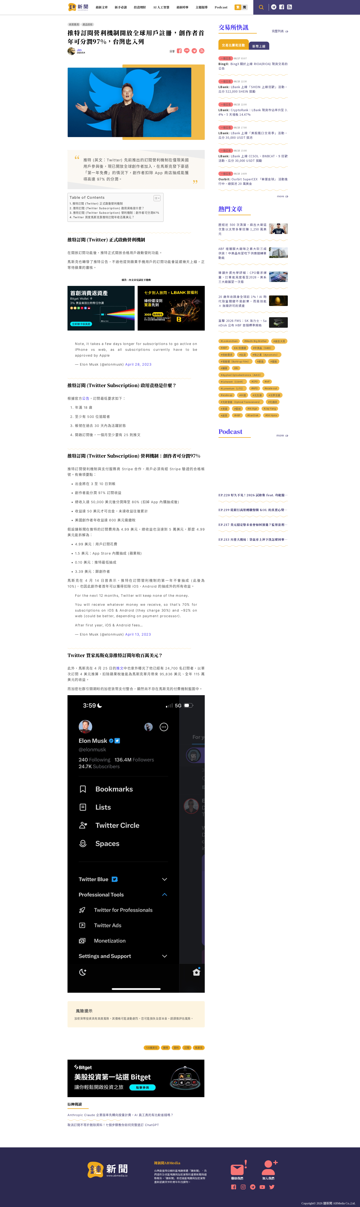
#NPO (254, 388)
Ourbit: (224, 179)
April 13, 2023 (138, 634)
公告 (85, 398)
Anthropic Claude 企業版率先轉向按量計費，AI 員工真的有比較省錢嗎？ (121, 1115)
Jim (79, 50)
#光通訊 (272, 402)
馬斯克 (198, 1047)
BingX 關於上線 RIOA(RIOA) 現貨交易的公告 (253, 65)
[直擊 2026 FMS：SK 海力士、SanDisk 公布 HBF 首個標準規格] (278, 326)
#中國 (242, 395)
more (280, 196)
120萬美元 (151, 1047)
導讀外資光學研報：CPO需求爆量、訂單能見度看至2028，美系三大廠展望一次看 (242, 277)
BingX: (223, 63)
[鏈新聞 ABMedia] (78, 10)
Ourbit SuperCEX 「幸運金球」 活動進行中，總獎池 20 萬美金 (253, 181)
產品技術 (88, 24)
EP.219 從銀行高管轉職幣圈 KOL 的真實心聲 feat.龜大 (253, 510)
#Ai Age (252, 408)
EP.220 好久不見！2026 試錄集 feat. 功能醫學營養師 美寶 (253, 495)
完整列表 (278, 31)
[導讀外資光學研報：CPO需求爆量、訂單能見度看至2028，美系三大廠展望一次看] (278, 281)
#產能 (260, 361)
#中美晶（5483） (263, 348)
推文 (120, 668)
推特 (165, 1047)
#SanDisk (253, 415)
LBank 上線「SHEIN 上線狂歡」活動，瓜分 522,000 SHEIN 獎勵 (253, 89)
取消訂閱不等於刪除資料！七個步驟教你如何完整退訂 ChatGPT (113, 1125)
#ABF (224, 347)
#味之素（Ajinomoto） (266, 354)
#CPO (254, 381)
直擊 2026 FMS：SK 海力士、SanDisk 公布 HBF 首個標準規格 (242, 322)
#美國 (224, 408)
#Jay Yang (270, 408)
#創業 (224, 415)
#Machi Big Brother (255, 341)
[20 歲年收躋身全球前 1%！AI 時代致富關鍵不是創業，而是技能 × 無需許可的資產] (278, 305)
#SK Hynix (271, 415)
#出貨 (242, 354)
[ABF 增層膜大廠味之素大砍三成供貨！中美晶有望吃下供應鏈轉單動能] (278, 257)
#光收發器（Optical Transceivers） (241, 402)
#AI (236, 368)
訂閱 (186, 1047)
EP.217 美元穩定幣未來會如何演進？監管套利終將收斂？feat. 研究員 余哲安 (253, 525)
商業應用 (74, 24)
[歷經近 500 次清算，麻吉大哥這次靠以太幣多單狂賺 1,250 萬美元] (278, 233)
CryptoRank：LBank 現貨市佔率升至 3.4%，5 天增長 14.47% (253, 112)
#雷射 (237, 408)
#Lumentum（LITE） (232, 388)
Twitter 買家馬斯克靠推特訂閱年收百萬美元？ (103, 217)
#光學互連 (274, 395)
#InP (267, 381)
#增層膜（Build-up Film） (235, 361)
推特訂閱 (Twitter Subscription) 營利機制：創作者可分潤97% (116, 212)
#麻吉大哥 (279, 341)
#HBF (237, 415)
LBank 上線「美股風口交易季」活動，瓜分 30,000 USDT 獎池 (253, 135)
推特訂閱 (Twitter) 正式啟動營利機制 (98, 203)
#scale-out (271, 388)
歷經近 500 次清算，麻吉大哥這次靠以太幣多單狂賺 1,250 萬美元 (242, 229)
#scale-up (226, 395)
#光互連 (257, 395)
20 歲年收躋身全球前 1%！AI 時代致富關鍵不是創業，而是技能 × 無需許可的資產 (242, 301)
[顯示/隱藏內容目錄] (155, 198)
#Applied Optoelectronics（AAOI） (241, 375)
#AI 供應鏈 (240, 348)
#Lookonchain (229, 341)
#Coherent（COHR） (233, 381)
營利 (176, 1047)
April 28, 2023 (138, 364)
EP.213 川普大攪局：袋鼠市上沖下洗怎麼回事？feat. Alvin (253, 539)
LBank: (224, 87)
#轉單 (224, 368)
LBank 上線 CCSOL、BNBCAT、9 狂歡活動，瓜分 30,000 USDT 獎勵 (253, 158)
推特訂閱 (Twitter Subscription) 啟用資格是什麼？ (109, 208)
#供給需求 (226, 354)
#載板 (273, 361)
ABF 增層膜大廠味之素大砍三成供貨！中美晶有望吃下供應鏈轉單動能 (242, 253)
